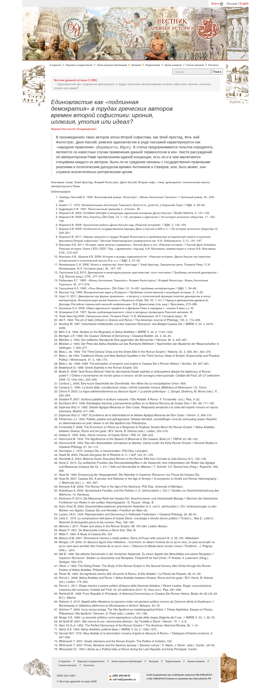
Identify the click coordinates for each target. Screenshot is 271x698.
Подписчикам (152, 64)
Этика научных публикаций (112, 64)
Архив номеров (173, 64)
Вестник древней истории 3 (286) (75, 80)
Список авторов (195, 64)
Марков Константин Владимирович (73, 129)
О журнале (55, 64)
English (244, 3)
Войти (215, 3)
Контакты (213, 64)
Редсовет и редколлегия (79, 64)
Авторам (136, 64)
